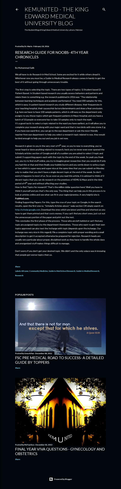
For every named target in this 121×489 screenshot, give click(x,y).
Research (19, 275)
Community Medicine (38, 271)
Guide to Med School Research (62, 271)
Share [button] (17, 266)
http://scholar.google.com (27, 209)
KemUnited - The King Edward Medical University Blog (57, 16)
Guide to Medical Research (87, 271)
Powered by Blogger (63, 479)
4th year (24, 271)
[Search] (104, 9)
